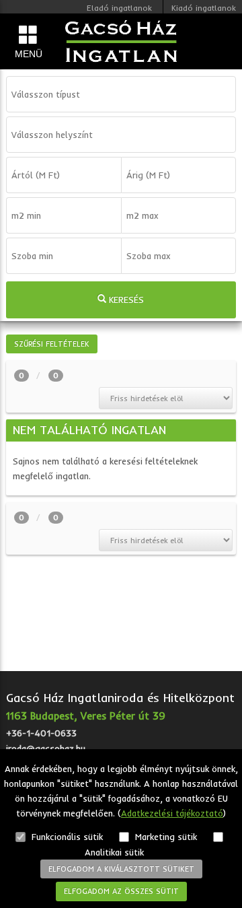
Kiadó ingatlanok (203, 8)
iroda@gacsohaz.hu (45, 748)
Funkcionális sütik (66, 836)
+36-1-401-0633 (41, 733)
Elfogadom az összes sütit (121, 891)
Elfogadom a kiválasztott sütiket (121, 869)
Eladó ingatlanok (119, 8)
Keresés (125, 299)
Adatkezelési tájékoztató (172, 813)
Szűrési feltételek (51, 344)
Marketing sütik (164, 836)
